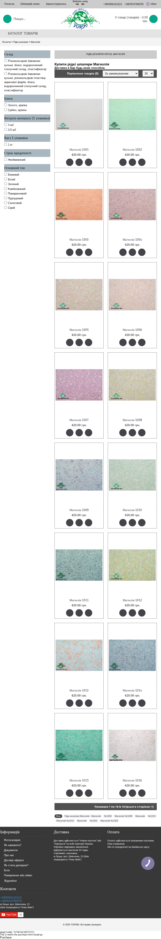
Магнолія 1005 (79, 330)
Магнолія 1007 (79, 420)
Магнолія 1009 (79, 510)
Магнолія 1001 (79, 149)
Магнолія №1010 (65, 820)
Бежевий (13, 174)
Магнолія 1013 (79, 690)
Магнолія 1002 (132, 149)
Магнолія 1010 (132, 510)
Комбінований (16, 188)
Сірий (11, 207)
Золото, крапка (17, 105)
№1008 (108, 816)
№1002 (93, 820)
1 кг (10, 144)
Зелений (13, 184)
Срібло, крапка (17, 110)
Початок (6, 42)
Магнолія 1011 (79, 600)
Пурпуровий (15, 198)
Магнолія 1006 (132, 330)
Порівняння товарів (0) (82, 73)
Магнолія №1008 (123, 816)
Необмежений (16, 159)
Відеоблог (10, 880)
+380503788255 (11, 900)
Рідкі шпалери (20, 42)
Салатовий (15, 203)
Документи (11, 850)
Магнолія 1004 (132, 239)
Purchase (6, 937)
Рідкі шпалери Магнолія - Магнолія (83, 816)
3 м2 (11, 125)
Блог (7, 870)
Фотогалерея (12, 840)
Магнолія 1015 (79, 780)
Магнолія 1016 (132, 780)
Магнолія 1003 (79, 239)
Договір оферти (14, 860)
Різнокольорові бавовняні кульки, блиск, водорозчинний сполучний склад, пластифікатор (25, 65)
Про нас (9, 855)
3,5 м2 (12, 129)
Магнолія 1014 (132, 690)
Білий (11, 179)
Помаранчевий (17, 193)
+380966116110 (11, 897)
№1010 (152, 816)
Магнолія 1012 (132, 600)
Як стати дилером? (16, 865)
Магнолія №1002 (109, 820)
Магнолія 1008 (132, 420)
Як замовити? (12, 845)
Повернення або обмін (18, 875)
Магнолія (35, 42)
